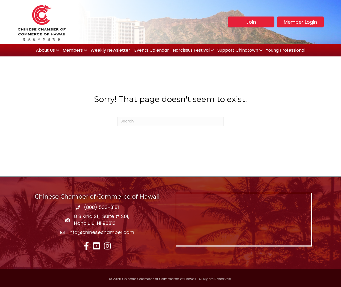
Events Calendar (151, 50)
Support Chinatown (237, 50)
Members (73, 50)
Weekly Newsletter (110, 50)
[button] (251, 22)
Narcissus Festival (191, 50)
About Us (45, 50)
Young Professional (285, 50)
